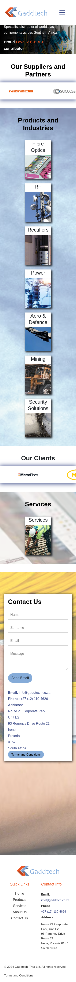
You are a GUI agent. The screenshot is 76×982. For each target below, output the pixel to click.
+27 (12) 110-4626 (53, 911)
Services (19, 906)
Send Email (20, 678)
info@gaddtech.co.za (55, 900)
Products (19, 899)
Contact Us (19, 918)
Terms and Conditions (26, 754)
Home (19, 893)
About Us (20, 912)
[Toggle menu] (62, 12)
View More (38, 167)
